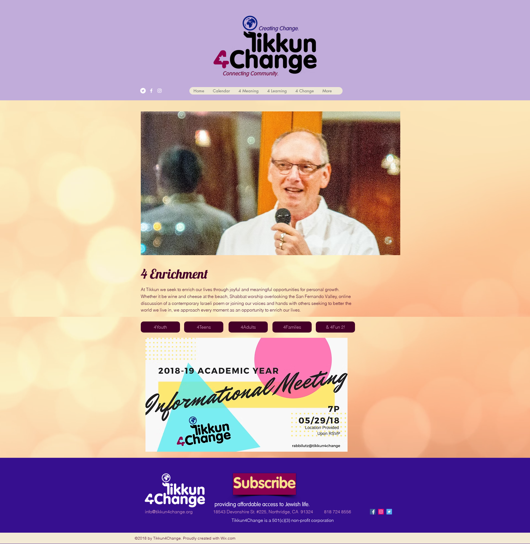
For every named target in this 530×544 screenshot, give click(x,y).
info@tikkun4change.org (169, 511)
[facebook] (151, 90)
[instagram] (159, 90)
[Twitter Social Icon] (389, 511)
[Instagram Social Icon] (381, 511)
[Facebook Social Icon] (372, 511)
